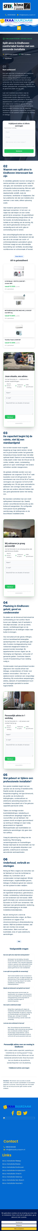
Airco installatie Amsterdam (13, 1170)
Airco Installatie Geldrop (12, 1177)
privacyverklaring (18, 423)
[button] (19, 28)
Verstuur (10, 417)
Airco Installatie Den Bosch (13, 1180)
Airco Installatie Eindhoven (13, 1167)
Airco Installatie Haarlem (12, 1183)
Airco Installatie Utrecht (11, 1173)
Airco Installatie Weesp (11, 1161)
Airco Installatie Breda (11, 1164)
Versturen (19, 151)
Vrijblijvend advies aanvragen (19, 1068)
